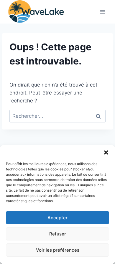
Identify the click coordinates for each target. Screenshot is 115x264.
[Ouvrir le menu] (102, 11)
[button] (106, 152)
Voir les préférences (57, 250)
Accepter (57, 217)
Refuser (57, 234)
